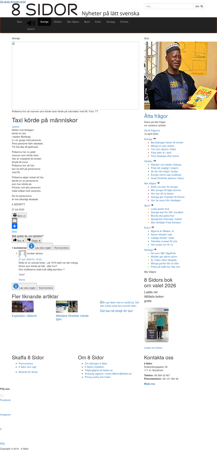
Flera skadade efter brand (165, 156)
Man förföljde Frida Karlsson (166, 222)
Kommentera (61, 247)
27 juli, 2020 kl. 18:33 (30, 259)
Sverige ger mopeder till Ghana (167, 197)
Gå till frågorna (152, 130)
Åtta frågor (156, 115)
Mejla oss (149, 383)
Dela (14, 231)
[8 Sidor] (75, 15)
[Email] (75, 220)
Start (19, 21)
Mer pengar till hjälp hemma (166, 190)
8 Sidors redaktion (94, 366)
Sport (87, 21)
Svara (22, 279)
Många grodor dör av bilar (165, 263)
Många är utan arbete (162, 145)
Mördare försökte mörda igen (72, 317)
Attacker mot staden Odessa (166, 164)
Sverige (44, 21)
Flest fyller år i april (161, 152)
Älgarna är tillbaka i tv (162, 231)
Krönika (124, 21)
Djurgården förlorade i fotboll (166, 219)
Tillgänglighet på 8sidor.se (99, 370)
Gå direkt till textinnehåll (13, 1)
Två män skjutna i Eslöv (163, 149)
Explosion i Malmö (24, 315)
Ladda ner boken (153, 347)
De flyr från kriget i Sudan (164, 171)
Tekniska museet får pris (164, 241)
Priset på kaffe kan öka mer (165, 266)
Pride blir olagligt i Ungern (165, 168)
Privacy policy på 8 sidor (98, 377)
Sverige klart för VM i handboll (167, 212)
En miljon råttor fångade (164, 260)
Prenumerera (26, 363)
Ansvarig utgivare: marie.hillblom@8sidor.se (108, 373)
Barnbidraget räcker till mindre (167, 142)
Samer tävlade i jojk (161, 234)
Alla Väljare (73, 21)
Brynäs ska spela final (162, 215)
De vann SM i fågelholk (163, 253)
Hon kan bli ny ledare (162, 193)
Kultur (98, 21)
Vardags (110, 21)
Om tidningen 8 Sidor (96, 363)
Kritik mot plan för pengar (164, 186)
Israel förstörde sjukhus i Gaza (167, 178)
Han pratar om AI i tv (162, 244)
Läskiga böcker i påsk (162, 237)
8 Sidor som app (27, 366)
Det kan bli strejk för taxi (116, 310)
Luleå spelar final (160, 209)
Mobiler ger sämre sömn (164, 256)
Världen (58, 21)
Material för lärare (28, 372)
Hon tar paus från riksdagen (166, 200)
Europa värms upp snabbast (166, 174)
